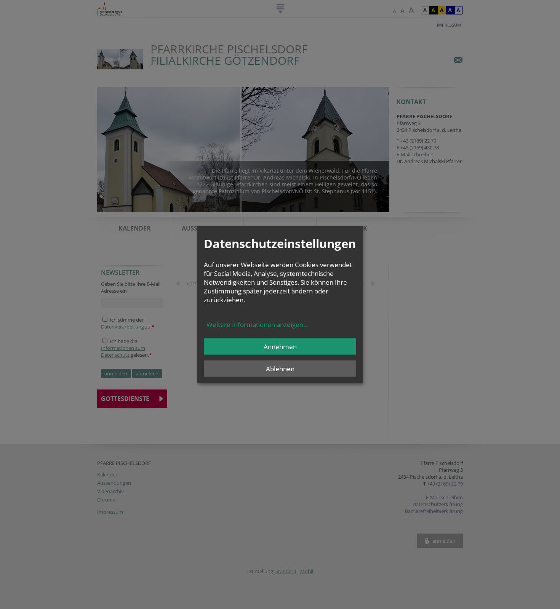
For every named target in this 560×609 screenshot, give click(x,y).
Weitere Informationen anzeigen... (257, 324)
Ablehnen (280, 368)
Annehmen (280, 346)
